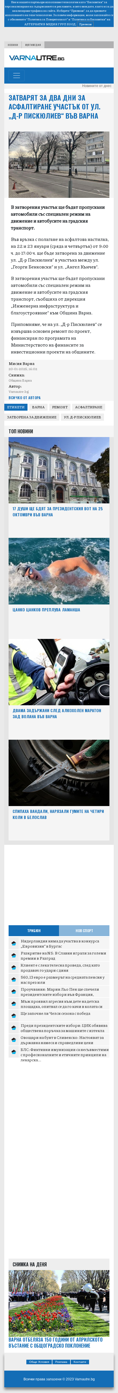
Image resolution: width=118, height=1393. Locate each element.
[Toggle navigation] (17, 75)
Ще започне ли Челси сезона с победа (55, 1013)
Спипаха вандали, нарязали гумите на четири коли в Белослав (58, 814)
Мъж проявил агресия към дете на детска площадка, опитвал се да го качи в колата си (62, 1003)
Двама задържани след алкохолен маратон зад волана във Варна (57, 713)
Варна (38, 407)
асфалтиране (88, 407)
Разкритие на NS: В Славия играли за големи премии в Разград (63, 955)
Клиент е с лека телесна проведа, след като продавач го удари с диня (60, 967)
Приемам (85, 24)
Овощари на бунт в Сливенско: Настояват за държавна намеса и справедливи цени (62, 1039)
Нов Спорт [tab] (84, 930)
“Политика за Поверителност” (47, 19)
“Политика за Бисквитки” (88, 19)
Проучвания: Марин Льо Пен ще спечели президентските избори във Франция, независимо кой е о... (60, 994)
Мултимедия (33, 45)
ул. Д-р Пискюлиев (82, 417)
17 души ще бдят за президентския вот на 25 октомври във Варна (58, 511)
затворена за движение (31, 417)
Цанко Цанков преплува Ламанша (46, 609)
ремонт (60, 407)
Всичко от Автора (24, 397)
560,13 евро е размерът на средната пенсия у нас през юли (63, 979)
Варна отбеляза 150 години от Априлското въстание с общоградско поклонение (56, 1343)
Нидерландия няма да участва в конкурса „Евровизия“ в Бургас (60, 943)
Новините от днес (96, 86)
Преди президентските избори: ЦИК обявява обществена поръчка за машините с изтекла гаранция (64, 1030)
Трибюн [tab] (34, 930)
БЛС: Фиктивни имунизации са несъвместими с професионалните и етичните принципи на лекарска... (65, 1054)
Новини (13, 45)
